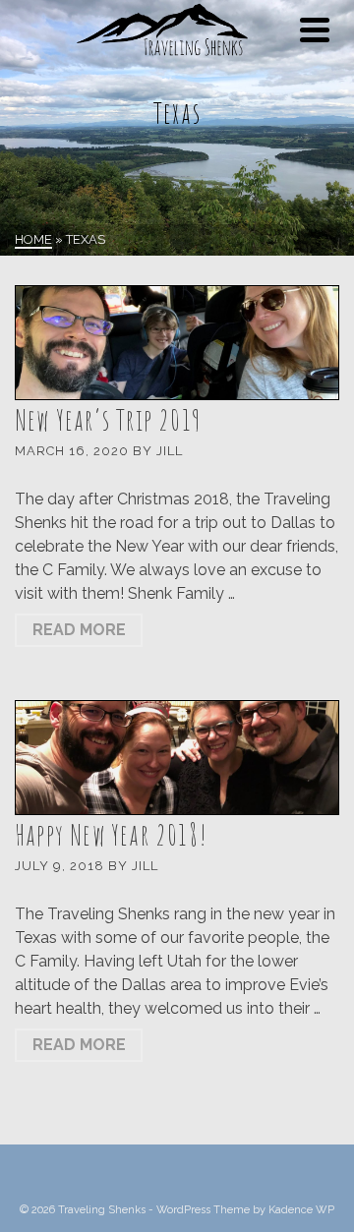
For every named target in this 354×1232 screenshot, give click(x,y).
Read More (79, 629)
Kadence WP (301, 1209)
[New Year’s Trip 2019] (177, 342)
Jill (169, 450)
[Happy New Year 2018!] (177, 757)
